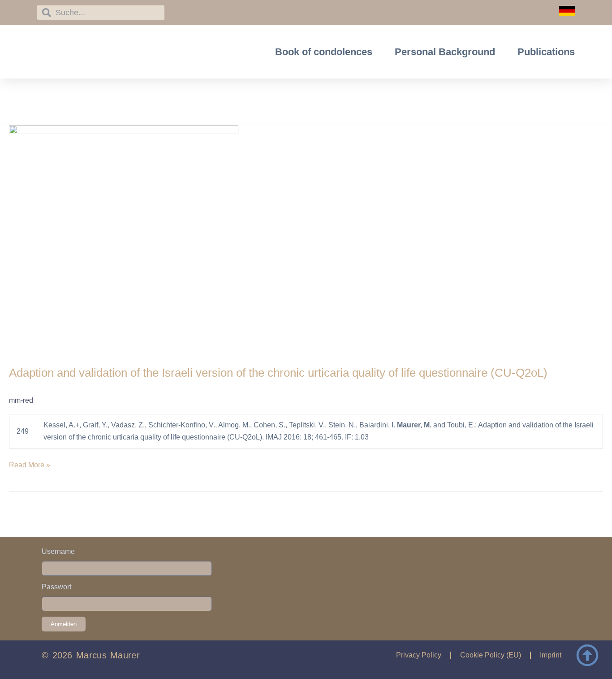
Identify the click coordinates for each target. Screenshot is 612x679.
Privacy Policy (418, 655)
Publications (546, 51)
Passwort (56, 587)
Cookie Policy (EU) (490, 655)
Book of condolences (323, 51)
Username (58, 551)
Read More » (29, 464)
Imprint (550, 655)
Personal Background (445, 51)
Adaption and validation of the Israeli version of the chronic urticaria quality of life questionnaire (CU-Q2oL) (278, 372)
